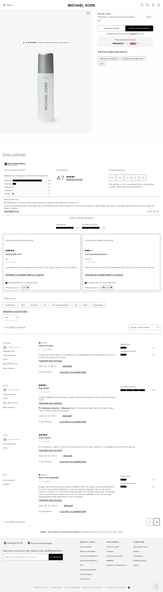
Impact (136, 565)
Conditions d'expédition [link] (89, 556)
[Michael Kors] (81, 4)
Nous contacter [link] (86, 547)
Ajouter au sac (112, 28)
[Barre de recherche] (142, 5)
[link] (110, 560)
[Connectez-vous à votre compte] (153, 5)
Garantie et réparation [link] (88, 560)
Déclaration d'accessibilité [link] (93, 587)
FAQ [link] (81, 565)
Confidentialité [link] (55, 587)
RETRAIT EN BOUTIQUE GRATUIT (113, 52)
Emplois (136, 551)
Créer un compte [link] (113, 547)
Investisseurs (138, 556)
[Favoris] (147, 5)
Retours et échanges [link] (87, 551)
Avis (102, 64)
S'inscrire (55, 557)
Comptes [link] (110, 551)
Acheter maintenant (139, 28)
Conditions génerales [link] (72, 587)
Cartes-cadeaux (86, 574)
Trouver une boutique (41, 543)
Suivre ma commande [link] (115, 556)
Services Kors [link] (85, 579)
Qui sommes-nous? (140, 547)
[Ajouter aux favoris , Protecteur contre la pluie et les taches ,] (88, 13)
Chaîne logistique (139, 560)
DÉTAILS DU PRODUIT (109, 59)
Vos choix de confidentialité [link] (115, 587)
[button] (156, 586)
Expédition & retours (133, 59)
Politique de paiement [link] (88, 570)
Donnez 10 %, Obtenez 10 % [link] (117, 565)
